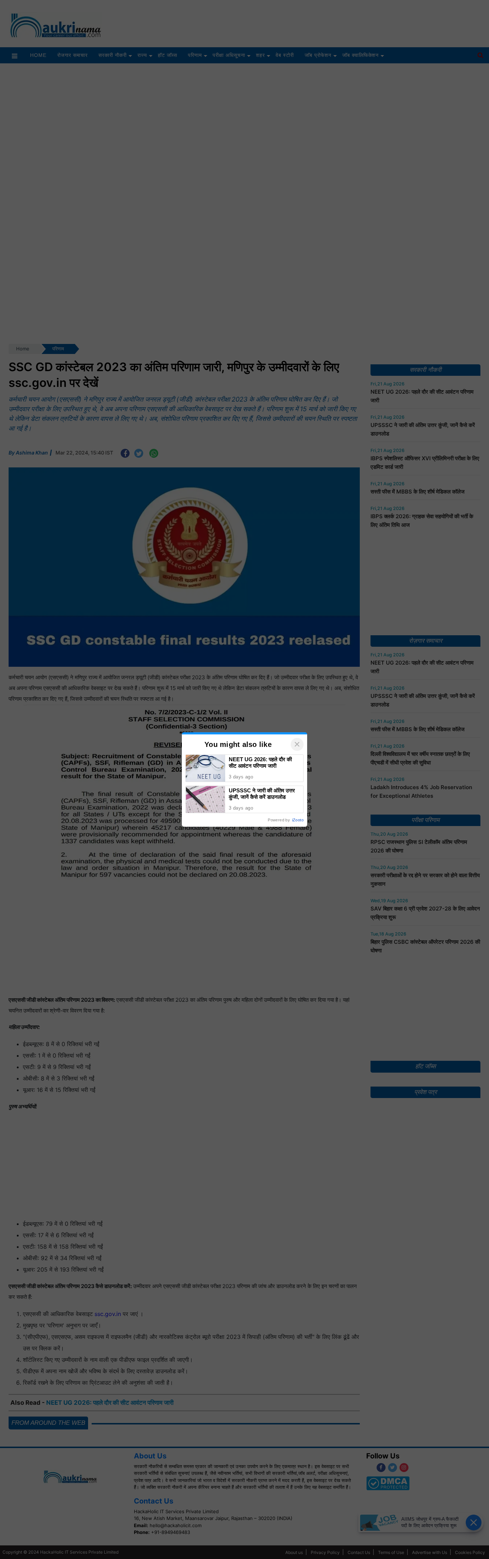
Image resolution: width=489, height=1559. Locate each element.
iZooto (298, 820)
